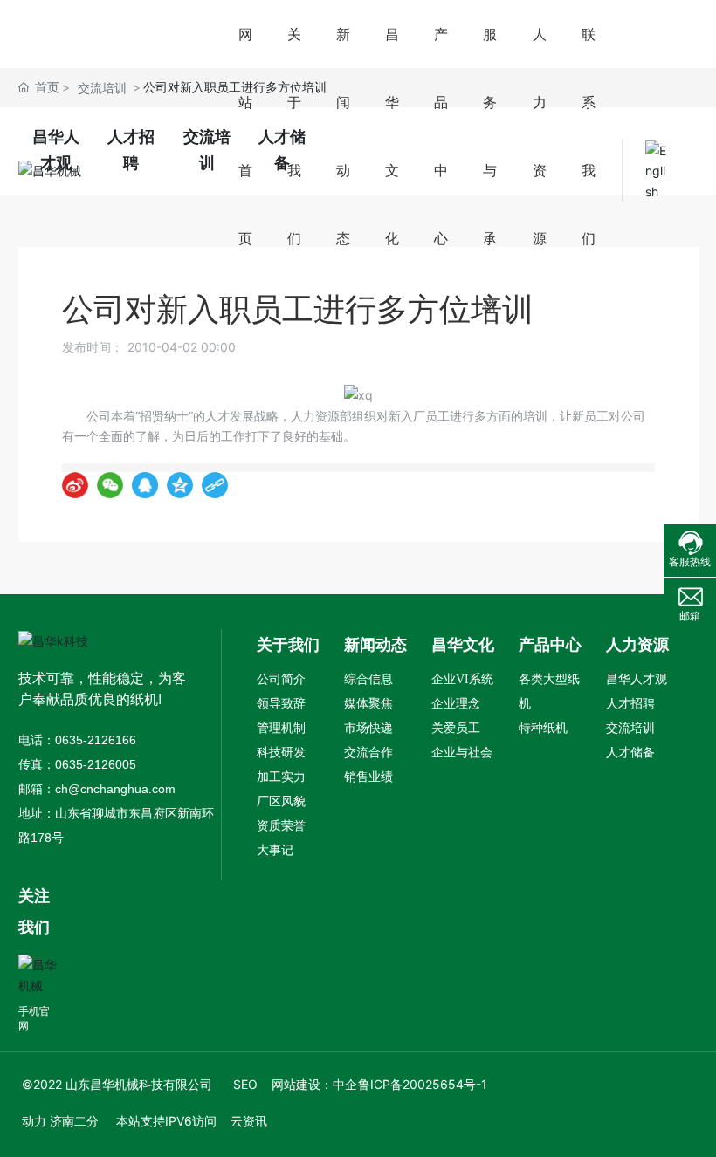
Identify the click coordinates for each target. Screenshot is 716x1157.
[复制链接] (215, 485)
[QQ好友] (145, 485)
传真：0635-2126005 (77, 764)
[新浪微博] (75, 485)
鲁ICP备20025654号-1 (422, 1084)
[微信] (110, 485)
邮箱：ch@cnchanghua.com (97, 789)
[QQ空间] (180, 485)
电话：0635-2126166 (77, 740)
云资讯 (249, 1120)
